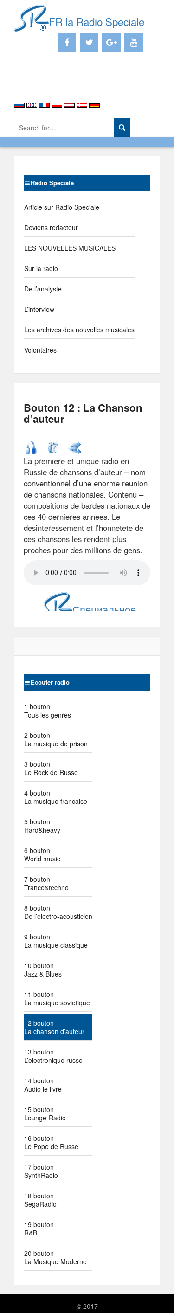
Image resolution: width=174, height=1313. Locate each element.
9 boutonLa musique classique (56, 941)
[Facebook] (67, 42)
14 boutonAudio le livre (43, 1084)
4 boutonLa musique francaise (55, 797)
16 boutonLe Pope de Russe (51, 1142)
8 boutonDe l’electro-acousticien (58, 912)
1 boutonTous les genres (47, 710)
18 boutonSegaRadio (40, 1200)
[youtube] (133, 42)
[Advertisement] (68, 83)
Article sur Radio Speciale (61, 207)
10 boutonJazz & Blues (43, 969)
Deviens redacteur (51, 227)
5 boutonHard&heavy (42, 825)
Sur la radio (41, 268)
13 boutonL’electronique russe (53, 1056)
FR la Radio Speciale (96, 21)
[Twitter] (89, 42)
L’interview (39, 309)
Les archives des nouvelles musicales (79, 329)
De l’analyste (43, 288)
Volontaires (40, 350)
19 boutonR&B (39, 1228)
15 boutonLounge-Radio (45, 1113)
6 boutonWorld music (42, 854)
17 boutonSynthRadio (41, 1171)
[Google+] (111, 42)
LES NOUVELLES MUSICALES (70, 247)
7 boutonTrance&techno (46, 883)
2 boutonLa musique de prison (56, 739)
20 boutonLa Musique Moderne (55, 1257)
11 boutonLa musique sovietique (57, 998)
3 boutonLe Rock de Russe (51, 768)
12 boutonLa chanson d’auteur (54, 1027)
